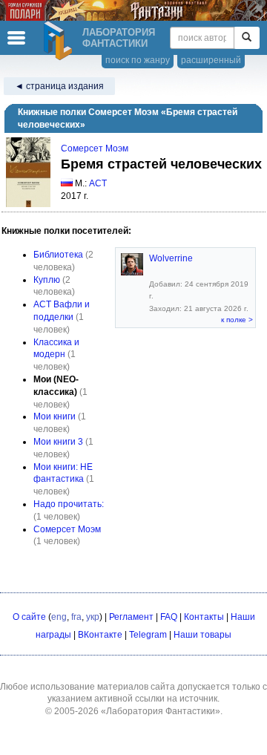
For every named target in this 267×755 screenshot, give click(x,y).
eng (59, 617)
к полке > (237, 320)
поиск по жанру (137, 60)
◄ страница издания (59, 86)
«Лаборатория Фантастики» (160, 711)
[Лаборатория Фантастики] (60, 41)
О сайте (29, 617)
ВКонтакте (100, 635)
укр (92, 617)
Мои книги (54, 416)
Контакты (204, 617)
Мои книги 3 (58, 442)
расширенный (211, 60)
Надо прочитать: (68, 504)
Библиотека (58, 254)
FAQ (168, 617)
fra (76, 617)
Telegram (148, 635)
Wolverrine (171, 258)
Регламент (131, 617)
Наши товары (202, 635)
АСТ (98, 183)
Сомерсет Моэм (94, 148)
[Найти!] (247, 38)
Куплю (46, 280)
